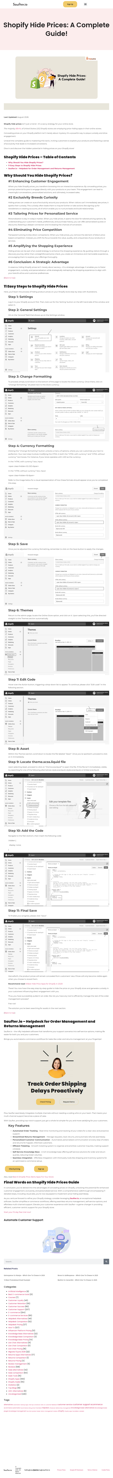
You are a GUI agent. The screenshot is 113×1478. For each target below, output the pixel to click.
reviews (55, 1411)
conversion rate (38, 1405)
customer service (64, 1404)
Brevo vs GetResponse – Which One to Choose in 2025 (78, 1275)
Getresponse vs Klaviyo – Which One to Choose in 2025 (24, 1275)
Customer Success (16, 1306)
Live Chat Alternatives (17, 1342)
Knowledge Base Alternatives (21, 1333)
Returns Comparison (17, 1357)
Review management (17, 1364)
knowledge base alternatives (82, 1408)
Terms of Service (92, 1470)
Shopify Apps (14, 1379)
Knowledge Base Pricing (18, 1339)
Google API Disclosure (76, 1470)
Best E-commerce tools (18, 1294)
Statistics (12, 1385)
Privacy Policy (61, 1470)
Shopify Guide (14, 1382)
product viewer (36, 1411)
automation (16, 1405)
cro (44, 1405)
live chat (28, 1411)
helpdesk (45, 1408)
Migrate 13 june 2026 (17, 1351)
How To (11, 1327)
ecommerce (97, 1404)
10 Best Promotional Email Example (17, 1280)
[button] (85, 4)
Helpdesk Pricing (15, 1324)
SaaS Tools (13, 1376)
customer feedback (51, 1405)
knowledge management (17, 1411)
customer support (81, 1404)
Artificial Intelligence (17, 1291)
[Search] (106, 1261)
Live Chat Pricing (15, 1348)
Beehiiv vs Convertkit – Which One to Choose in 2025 (77, 1280)
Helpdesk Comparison (17, 1321)
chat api (31, 1405)
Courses (11, 1297)
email (34, 1408)
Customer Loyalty (16, 1300)
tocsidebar (76, 1411)
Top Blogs (12, 1388)
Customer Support (16, 1309)
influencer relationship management (60, 1408)
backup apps (24, 1405)
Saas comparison (15, 1373)
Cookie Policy (106, 1470)
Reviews (11, 1367)
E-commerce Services (18, 1315)
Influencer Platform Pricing (20, 1330)
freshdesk (39, 1408)
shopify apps (68, 1411)
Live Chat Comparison (17, 1345)
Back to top (9, 278)
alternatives (8, 1405)
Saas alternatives (15, 1370)
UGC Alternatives (15, 1391)
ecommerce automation (12, 1408)
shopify (61, 1411)
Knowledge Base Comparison (21, 1336)
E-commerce (14, 1312)
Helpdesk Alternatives (17, 1318)
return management (47, 1411)
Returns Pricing (14, 1360)
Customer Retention (17, 1303)
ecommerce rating (26, 1408)
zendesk (81, 1411)
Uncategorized (14, 1394)
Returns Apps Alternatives (19, 1354)
